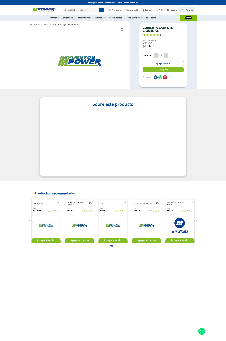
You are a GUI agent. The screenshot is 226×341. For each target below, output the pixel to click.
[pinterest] (165, 77)
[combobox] (83, 10)
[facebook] (156, 77)
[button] (113, 2)
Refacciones (43, 24)
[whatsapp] (160, 77)
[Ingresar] (159, 10)
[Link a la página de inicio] (33, 24)
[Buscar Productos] (101, 10)
